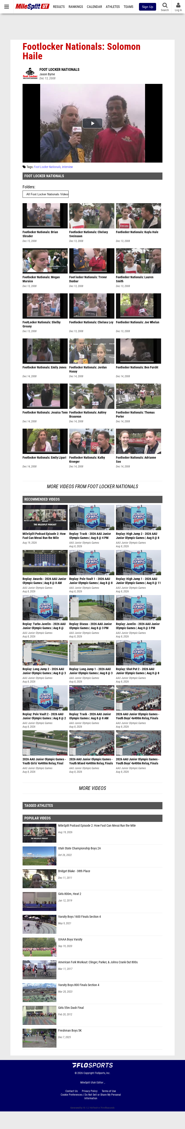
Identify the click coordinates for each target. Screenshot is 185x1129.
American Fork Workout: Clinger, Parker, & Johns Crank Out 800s (98, 962)
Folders (28, 186)
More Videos (92, 788)
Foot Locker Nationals (59, 69)
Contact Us (71, 1091)
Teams (128, 7)
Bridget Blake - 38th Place (74, 871)
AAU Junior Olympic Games (84, 542)
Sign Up (147, 7)
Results (59, 7)
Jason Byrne (47, 74)
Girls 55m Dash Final (71, 1008)
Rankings (76, 7)
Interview (67, 167)
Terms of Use (109, 1091)
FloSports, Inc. (102, 1073)
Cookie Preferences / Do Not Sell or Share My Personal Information (91, 1096)
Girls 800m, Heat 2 (69, 894)
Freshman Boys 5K (70, 1030)
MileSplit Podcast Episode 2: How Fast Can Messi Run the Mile (97, 826)
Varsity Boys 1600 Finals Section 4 (79, 917)
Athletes (113, 7)
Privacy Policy (89, 1091)
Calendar (94, 7)
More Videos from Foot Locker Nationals (92, 486)
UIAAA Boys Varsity (70, 939)
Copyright (88, 1073)
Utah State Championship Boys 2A (79, 848)
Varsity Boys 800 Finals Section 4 (78, 985)
